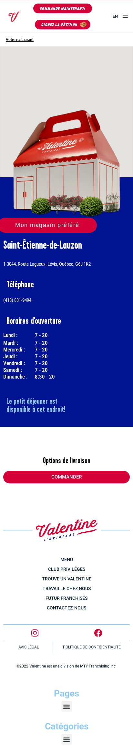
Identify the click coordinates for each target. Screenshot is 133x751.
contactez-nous (66, 607)
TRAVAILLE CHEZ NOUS (67, 588)
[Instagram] (35, 633)
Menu (66, 559)
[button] (125, 16)
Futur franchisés (66, 598)
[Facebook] (98, 633)
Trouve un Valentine (66, 578)
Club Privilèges (66, 569)
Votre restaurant (20, 39)
